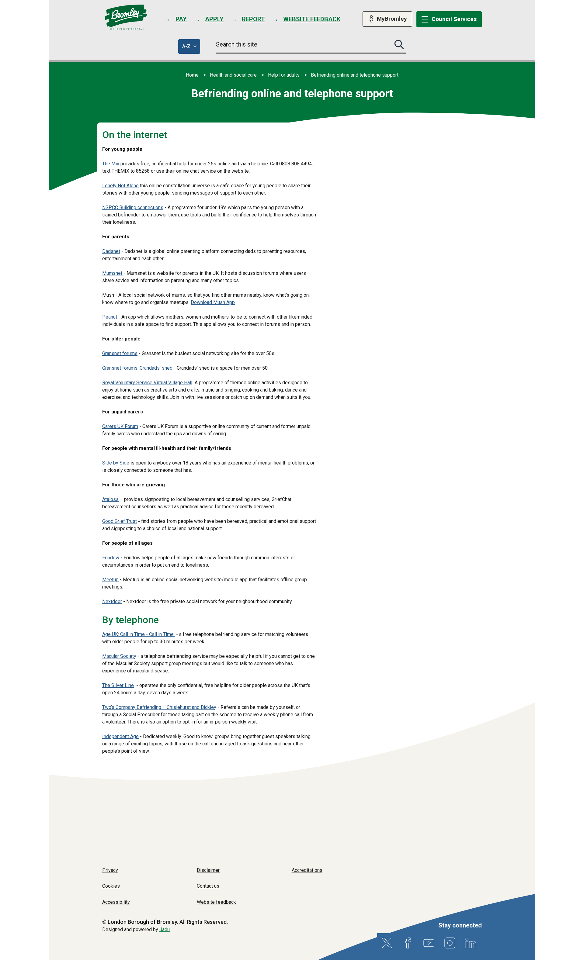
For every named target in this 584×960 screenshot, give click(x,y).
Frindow (110, 558)
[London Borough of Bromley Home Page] (126, 17)
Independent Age (120, 736)
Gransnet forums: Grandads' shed (137, 368)
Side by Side (115, 463)
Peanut (109, 317)
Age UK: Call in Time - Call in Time (138, 634)
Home (192, 75)
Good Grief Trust (119, 521)
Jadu (164, 929)
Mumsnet (112, 273)
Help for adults (284, 75)
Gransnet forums (119, 353)
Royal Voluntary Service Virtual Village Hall (147, 382)
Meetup (110, 579)
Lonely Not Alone (120, 185)
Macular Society (119, 656)
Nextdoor (112, 601)
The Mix (110, 164)
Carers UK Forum (120, 426)
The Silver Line (118, 685)
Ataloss (110, 499)
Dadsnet (111, 251)
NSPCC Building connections (132, 207)
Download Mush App (213, 302)
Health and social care (233, 75)
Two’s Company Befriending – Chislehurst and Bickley (159, 707)
